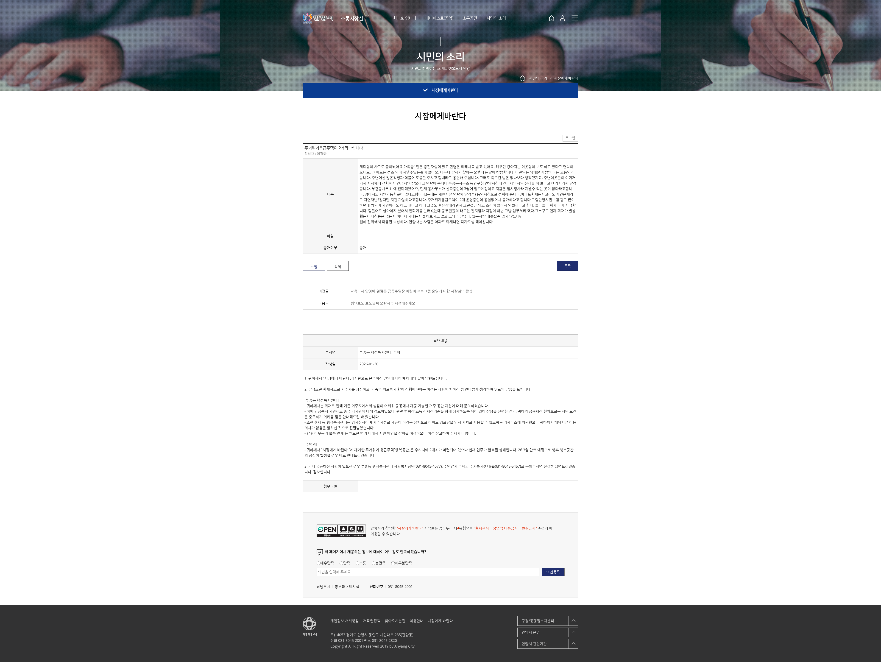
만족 (346, 563)
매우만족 (327, 563)
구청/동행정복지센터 (538, 621)
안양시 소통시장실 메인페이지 (551, 18)
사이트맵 (575, 17)
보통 (362, 563)
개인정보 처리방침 (344, 621)
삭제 (337, 267)
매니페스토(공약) (439, 18)
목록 (567, 266)
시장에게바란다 (444, 90)
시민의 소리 (496, 18)
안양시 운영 (531, 632)
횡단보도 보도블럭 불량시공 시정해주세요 (383, 303)
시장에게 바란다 (440, 621)
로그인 (563, 18)
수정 (313, 267)
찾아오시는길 (395, 621)
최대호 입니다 (404, 18)
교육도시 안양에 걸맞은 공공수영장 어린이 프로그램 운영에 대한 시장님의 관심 (411, 291)
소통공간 (470, 18)
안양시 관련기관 (534, 644)
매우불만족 (403, 563)
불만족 (380, 563)
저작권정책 (371, 621)
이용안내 (417, 621)
